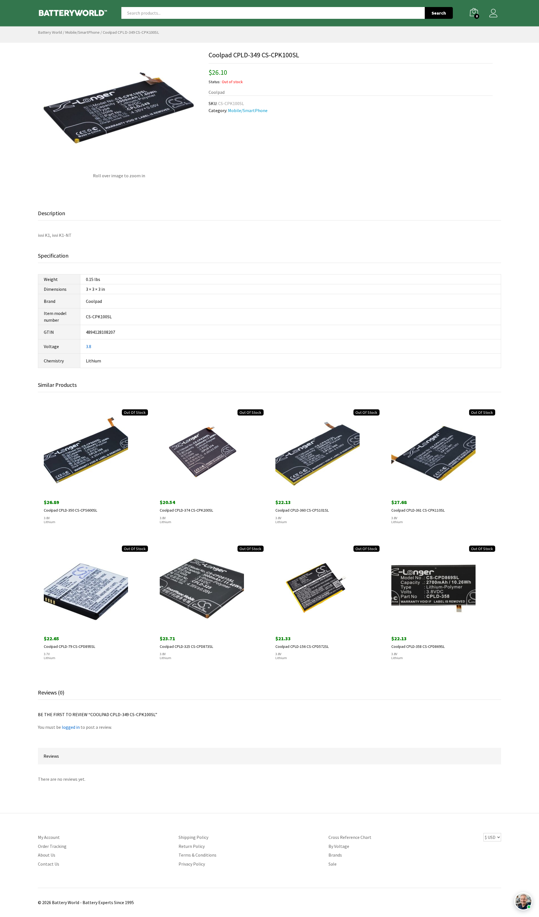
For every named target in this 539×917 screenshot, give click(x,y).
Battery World (50, 32)
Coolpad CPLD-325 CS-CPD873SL (186, 646)
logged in (71, 727)
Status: (214, 81)
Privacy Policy (192, 864)
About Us (46, 855)
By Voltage (338, 846)
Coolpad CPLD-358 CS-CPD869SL (418, 646)
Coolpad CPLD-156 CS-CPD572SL (302, 646)
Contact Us (48, 864)
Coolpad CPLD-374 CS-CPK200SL (186, 510)
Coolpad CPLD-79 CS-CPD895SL (69, 646)
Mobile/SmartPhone (82, 32)
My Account (49, 837)
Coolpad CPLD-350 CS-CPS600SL (70, 510)
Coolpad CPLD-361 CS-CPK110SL (418, 510)
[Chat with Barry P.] (523, 901)
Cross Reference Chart (349, 837)
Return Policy (192, 846)
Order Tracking (52, 846)
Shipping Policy (193, 837)
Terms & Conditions (197, 855)
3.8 (88, 346)
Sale (332, 864)
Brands (335, 855)
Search (438, 13)
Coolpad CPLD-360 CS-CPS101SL (302, 510)
